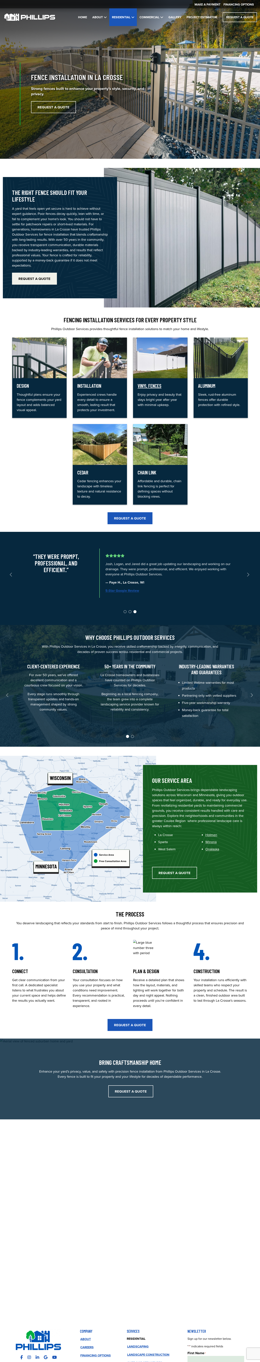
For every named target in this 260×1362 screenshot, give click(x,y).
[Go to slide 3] (134, 611)
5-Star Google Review (122, 590)
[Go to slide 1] (125, 611)
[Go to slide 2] (130, 611)
